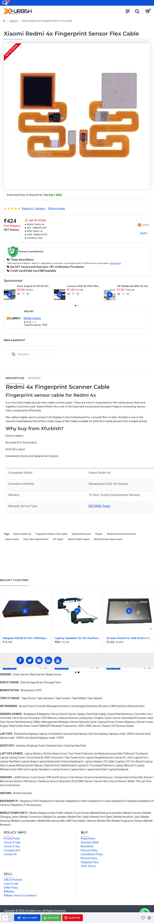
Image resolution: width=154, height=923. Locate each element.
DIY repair (58, 539)
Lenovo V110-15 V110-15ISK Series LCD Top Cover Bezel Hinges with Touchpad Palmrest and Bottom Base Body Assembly (83, 286)
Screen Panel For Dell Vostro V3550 (129, 638)
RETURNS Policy (99, 506)
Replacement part (81, 533)
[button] (75, 305)
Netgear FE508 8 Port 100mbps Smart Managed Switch (26, 638)
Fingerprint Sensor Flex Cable (51, 533)
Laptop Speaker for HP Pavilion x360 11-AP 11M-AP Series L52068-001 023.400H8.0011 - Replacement (78, 638)
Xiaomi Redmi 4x (22, 533)
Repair (98, 533)
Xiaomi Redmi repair (79, 539)
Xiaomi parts (12, 539)
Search (13, 20)
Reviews (34, 378)
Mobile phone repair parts (108, 539)
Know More (115, 263)
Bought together (14, 580)
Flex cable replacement (35, 539)
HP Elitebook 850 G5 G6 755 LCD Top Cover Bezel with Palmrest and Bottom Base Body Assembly (133, 286)
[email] (13, 354)
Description (15, 378)
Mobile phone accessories (121, 533)
